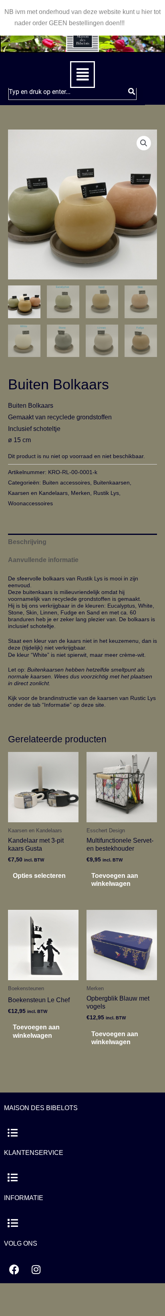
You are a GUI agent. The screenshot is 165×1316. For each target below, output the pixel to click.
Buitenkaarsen (111, 482)
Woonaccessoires (30, 503)
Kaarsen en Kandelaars (38, 493)
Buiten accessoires (66, 482)
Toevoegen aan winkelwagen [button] (114, 879)
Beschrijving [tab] (27, 541)
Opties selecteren (39, 875)
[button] (82, 74)
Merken (80, 493)
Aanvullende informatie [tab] (43, 559)
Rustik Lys (106, 493)
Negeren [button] (138, 23)
